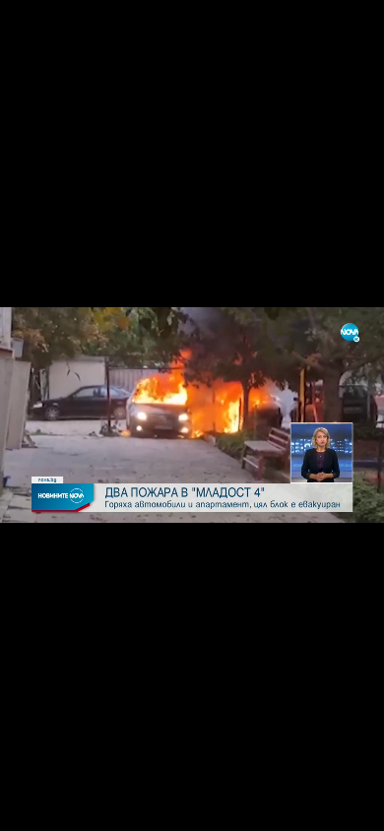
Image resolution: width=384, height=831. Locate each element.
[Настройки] (346, 34)
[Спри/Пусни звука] (74, 805)
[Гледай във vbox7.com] (348, 805)
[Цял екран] (306, 805)
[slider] (60, 778)
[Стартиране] (33, 805)
